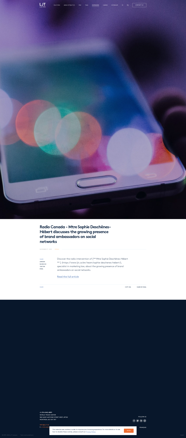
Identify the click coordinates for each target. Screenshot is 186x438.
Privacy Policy (90, 432)
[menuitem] (43, 5)
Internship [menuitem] (115, 5)
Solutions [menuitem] (57, 5)
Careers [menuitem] (105, 5)
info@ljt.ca (44, 425)
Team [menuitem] (86, 5)
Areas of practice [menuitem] (69, 5)
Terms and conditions (27, 435)
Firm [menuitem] (80, 5)
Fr (122, 5)
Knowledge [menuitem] (95, 5)
